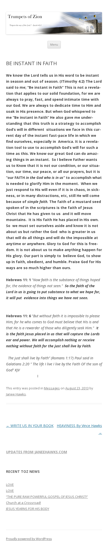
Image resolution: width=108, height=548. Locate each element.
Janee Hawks (16, 394)
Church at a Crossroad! (23, 502)
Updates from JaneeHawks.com (36, 452)
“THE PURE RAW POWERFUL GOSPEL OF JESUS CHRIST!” (47, 496)
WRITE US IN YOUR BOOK (29, 425)
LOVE (10, 484)
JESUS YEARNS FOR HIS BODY (27, 508)
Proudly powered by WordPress (29, 539)
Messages (52, 388)
